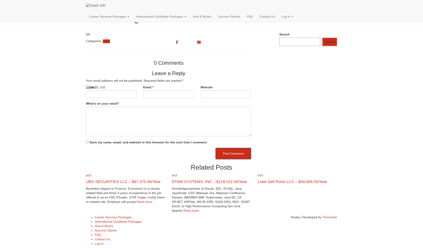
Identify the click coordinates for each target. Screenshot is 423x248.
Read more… (145, 202)
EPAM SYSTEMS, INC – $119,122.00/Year (209, 182)
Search (284, 34)
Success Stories (229, 16)
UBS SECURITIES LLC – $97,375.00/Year (123, 182)
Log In (286, 16)
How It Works (202, 16)
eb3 (88, 175)
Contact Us (267, 16)
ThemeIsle (329, 217)
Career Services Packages (108, 16)
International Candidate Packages (160, 16)
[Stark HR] (147, 5)
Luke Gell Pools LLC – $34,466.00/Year (292, 182)
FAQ (250, 16)
